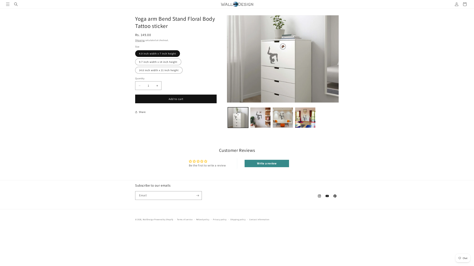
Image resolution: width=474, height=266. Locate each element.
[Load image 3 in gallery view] (283, 117)
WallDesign (148, 219)
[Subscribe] (197, 195)
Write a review (266, 163)
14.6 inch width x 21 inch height (159, 70)
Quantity (139, 78)
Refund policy (202, 219)
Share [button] (142, 112)
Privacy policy (220, 219)
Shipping (140, 40)
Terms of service (185, 219)
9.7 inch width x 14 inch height (158, 62)
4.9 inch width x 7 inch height (157, 53)
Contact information (259, 219)
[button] (8, 4)
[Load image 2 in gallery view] (260, 117)
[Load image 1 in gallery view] (238, 117)
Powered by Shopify (163, 219)
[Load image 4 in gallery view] (305, 117)
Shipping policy (238, 219)
